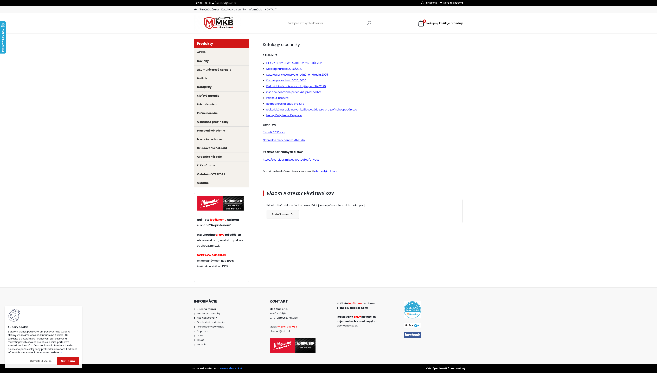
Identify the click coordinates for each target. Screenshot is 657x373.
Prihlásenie (431, 2)
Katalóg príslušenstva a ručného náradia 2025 (297, 75)
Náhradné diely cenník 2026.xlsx (284, 140)
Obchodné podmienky (211, 322)
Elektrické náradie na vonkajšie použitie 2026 (296, 86)
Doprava (202, 331)
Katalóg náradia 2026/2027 (284, 69)
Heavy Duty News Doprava (284, 115)
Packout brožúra (277, 98)
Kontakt (201, 344)
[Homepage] (195, 9)
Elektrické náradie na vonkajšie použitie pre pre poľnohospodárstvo (311, 110)
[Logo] (217, 23)
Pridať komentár (283, 214)
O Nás (200, 340)
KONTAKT (271, 9)
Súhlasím (68, 361)
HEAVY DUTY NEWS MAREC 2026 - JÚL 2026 (294, 63)
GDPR (200, 335)
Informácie (255, 9)
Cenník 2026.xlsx (274, 132)
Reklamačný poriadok (210, 326)
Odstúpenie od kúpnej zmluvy (445, 368)
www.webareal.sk (231, 368)
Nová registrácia (453, 2)
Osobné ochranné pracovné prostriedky (293, 92)
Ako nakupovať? (207, 317)
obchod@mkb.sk (208, 246)
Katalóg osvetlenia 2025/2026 (286, 80)
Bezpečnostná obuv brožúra (285, 104)
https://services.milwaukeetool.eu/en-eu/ (291, 160)
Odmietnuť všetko (40, 361)
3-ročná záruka (209, 9)
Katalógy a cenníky (233, 9)
